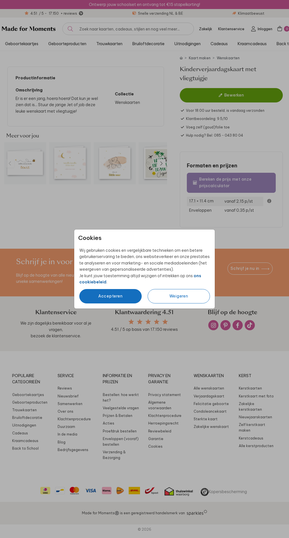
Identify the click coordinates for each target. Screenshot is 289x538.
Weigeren (178, 296)
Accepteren (110, 296)
